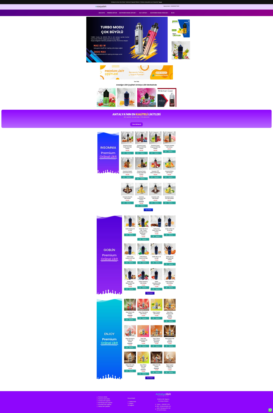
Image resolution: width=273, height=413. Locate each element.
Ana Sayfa (102, 13)
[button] (136, 13)
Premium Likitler (112, 13)
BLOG (172, 13)
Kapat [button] (160, 2)
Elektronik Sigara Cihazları (159, 13)
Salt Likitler (143, 13)
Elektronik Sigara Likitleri (127, 13)
